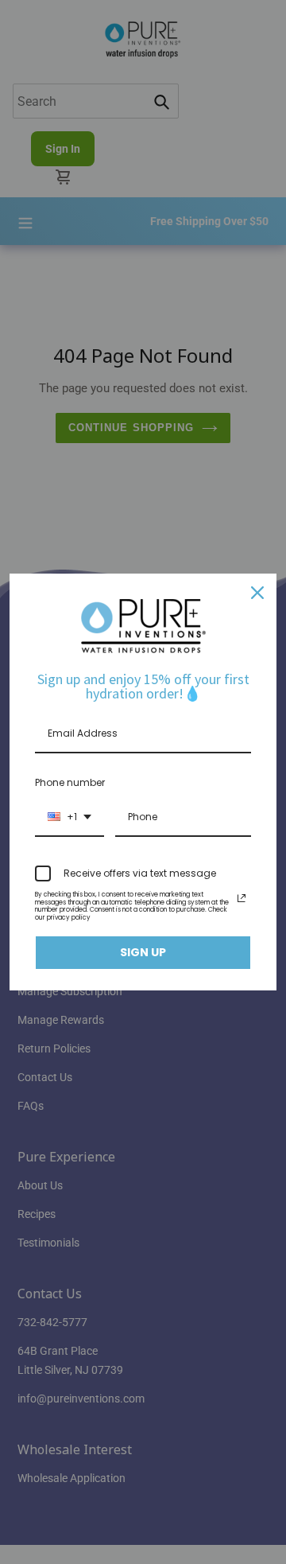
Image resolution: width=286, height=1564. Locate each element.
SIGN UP (143, 952)
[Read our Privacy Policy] (241, 898)
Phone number (70, 782)
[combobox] (69, 818)
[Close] (257, 593)
